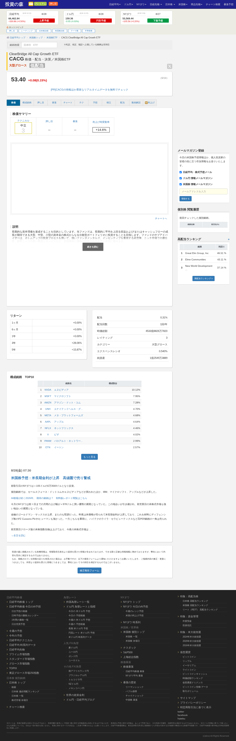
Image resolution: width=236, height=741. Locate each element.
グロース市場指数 (19, 663)
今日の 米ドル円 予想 (79, 611)
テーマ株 (74, 31)
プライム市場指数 (19, 654)
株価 (13, 102)
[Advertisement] (89, 277)
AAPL (48, 421)
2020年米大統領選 (192, 641)
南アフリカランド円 (79, 671)
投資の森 (14, 4)
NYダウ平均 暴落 (134, 675)
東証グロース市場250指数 (24, 672)
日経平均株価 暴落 (135, 671)
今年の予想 (15, 635)
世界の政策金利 (75, 694)
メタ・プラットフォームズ (68, 415)
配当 (122, 102)
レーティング (27, 31)
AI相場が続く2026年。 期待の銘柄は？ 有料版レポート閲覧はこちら (49, 498)
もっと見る (89, 456)
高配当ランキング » (203, 278)
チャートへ (161, 218)
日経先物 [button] (155, 4)
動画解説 (136, 102)
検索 (14, 687)
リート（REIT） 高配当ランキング (200, 609)
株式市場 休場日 (20, 700)
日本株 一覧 (17, 696)
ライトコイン (189, 669)
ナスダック (129, 647)
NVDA (48, 389)
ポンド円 (73, 656)
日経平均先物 (17, 649)
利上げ (150, 102)
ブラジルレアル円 (78, 675)
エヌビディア (61, 389)
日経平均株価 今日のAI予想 (25, 606)
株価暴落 (128, 666)
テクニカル (23, 126)
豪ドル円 (73, 647)
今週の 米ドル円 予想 (79, 620)
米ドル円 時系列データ (80, 637)
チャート (67, 102)
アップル (59, 421)
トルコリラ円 (75, 679)
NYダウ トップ (131, 601)
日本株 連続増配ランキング (25, 691)
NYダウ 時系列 (131, 622)
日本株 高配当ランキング (195, 601)
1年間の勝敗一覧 (20, 620)
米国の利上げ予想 (135, 615)
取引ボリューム (190, 691)
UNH (47, 409)
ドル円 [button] (127, 4)
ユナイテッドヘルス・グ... (68, 409)
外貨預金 (187, 621)
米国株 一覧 (132, 636)
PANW (47, 441)
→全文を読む (18, 535)
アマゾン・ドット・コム (67, 402)
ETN (47, 447)
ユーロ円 (73, 652)
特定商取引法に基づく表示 (195, 707)
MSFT (48, 396)
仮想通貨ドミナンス (193, 682)
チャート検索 (213, 4)
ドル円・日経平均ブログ (80, 699)
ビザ (56, 434)
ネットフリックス (63, 428)
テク (81, 102)
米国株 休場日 (133, 641)
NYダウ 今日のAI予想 (135, 606)
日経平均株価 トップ (21, 601)
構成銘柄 (26, 102)
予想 (95, 102)
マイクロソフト (62, 396)
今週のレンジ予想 (135, 611)
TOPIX (13, 668)
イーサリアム (189, 665)
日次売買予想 (18, 624)
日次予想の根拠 (19, 611)
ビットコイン (189, 656)
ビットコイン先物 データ (195, 687)
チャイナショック (135, 695)
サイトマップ (188, 697)
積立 (109, 102)
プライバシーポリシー (193, 702)
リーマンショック (135, 687)
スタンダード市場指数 (22, 658)
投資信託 (187, 625)
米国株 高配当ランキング (195, 605)
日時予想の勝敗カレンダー (25, 615)
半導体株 (88, 31)
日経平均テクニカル (20, 640)
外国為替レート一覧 (77, 601)
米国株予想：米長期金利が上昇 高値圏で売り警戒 (51, 478)
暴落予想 (228, 4)
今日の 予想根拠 (77, 615)
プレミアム (40, 4)
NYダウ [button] (140, 4)
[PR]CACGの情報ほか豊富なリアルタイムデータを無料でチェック (89, 89)
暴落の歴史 (129, 682)
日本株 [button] (169, 4)
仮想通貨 (185, 652)
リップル (187, 661)
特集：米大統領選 (190, 632)
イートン (59, 447)
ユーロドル (74, 660)
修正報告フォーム (89, 570)
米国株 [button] (182, 4)
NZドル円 (73, 684)
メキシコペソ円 (76, 688)
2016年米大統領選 (192, 645)
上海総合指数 (131, 656)
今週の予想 (15, 630)
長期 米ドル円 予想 (78, 628)
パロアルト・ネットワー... (68, 441)
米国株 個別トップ (134, 631)
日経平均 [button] (114, 4)
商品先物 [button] (196, 4)
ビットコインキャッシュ (195, 674)
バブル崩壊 (131, 691)
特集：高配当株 (189, 596)
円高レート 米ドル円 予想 (82, 632)
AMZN (47, 402)
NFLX (48, 428)
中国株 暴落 (132, 699)
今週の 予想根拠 (77, 624)
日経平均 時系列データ (22, 644)
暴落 (54, 102)
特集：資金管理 (189, 616)
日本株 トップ (17, 682)
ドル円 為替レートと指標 (80, 606)
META (48, 415)
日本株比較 (44, 31)
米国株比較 (59, 31)
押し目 (53, 4)
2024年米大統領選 (192, 636)
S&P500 (128, 652)
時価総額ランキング (193, 678)
